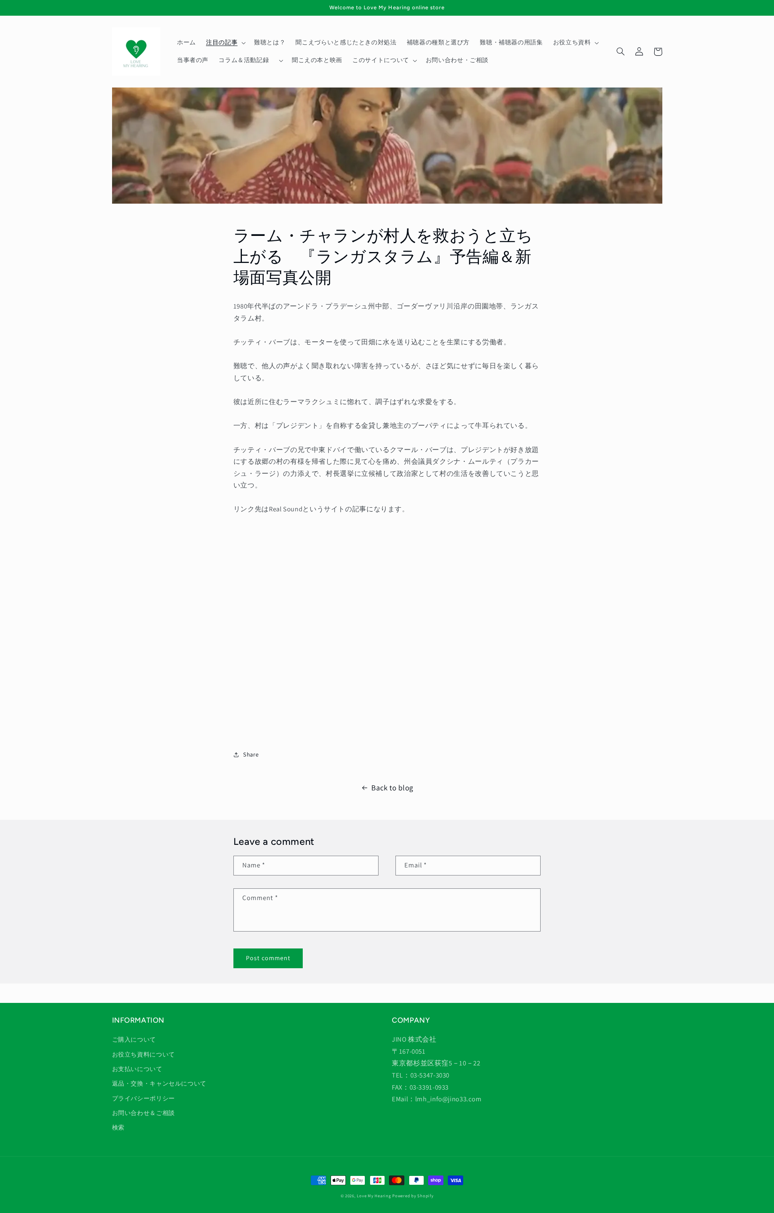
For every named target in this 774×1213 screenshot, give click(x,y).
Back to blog (392, 787)
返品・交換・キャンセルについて (159, 1083)
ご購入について (134, 1039)
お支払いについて (137, 1069)
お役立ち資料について (143, 1054)
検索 (118, 1127)
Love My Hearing (374, 1195)
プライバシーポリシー (143, 1098)
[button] (225, 43)
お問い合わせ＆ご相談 (143, 1113)
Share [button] (250, 754)
